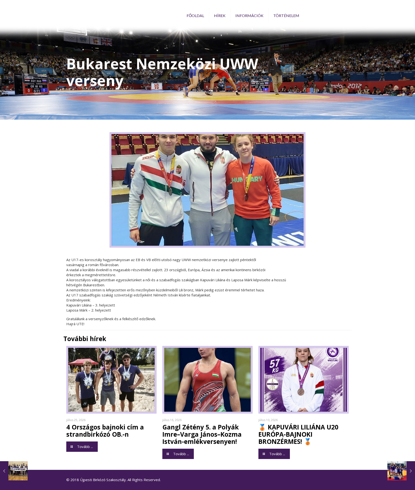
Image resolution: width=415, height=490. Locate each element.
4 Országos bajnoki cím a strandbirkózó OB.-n (105, 431)
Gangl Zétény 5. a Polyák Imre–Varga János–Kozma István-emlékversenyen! (202, 434)
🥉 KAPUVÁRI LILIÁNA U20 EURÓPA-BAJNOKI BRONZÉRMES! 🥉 (298, 434)
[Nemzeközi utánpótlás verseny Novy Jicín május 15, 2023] (14, 470)
